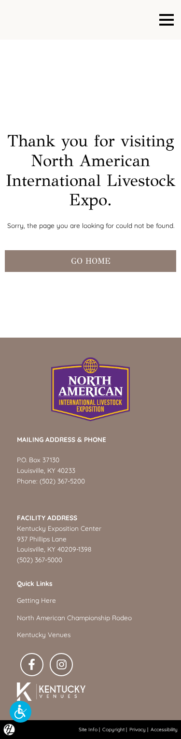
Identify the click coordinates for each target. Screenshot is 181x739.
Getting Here (36, 600)
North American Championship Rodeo (74, 617)
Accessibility (164, 729)
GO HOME (91, 261)
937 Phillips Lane (42, 539)
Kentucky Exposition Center (59, 528)
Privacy (137, 729)
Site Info (88, 729)
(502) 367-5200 (62, 481)
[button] (20, 712)
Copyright (113, 729)
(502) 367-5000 (39, 559)
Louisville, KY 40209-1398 (54, 549)
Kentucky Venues (43, 634)
